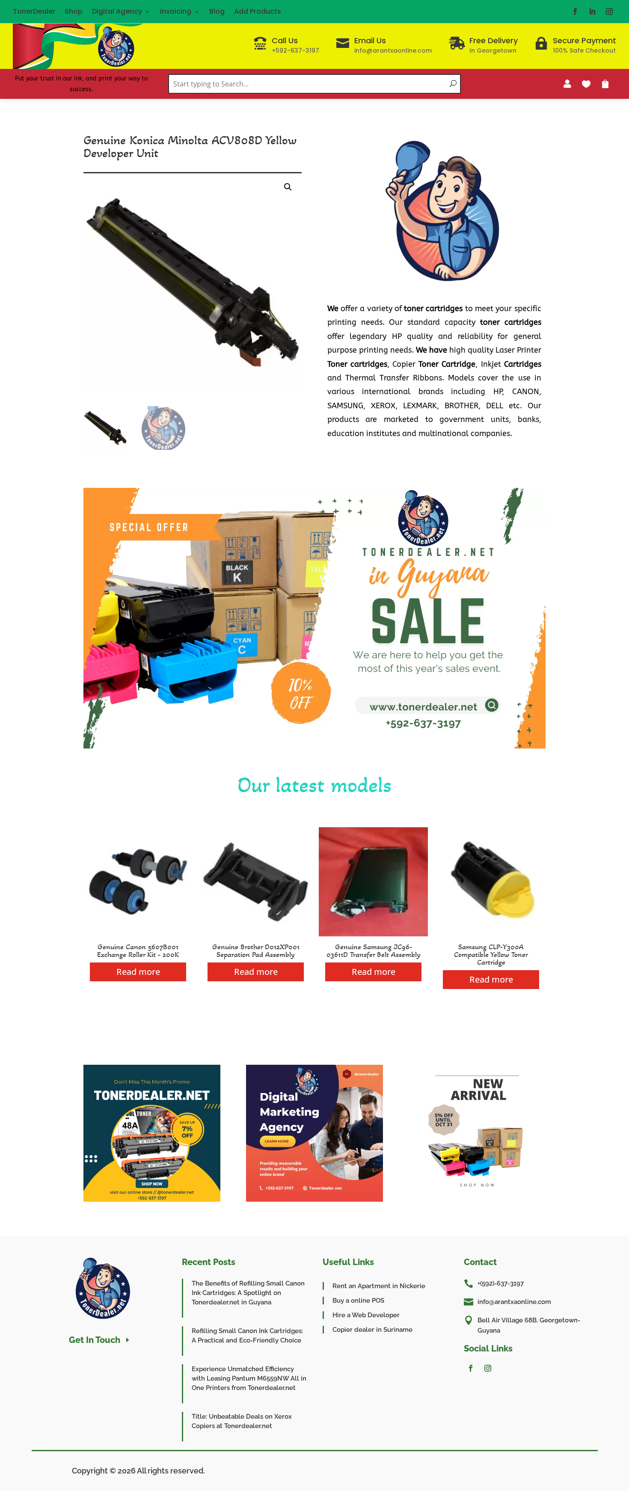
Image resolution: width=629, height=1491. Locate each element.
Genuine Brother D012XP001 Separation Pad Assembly (256, 950)
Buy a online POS (358, 1300)
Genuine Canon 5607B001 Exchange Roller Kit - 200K (138, 950)
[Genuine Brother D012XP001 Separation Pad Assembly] (255, 934)
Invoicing (175, 11)
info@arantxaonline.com (514, 1302)
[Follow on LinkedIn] (592, 11)
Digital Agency (117, 11)
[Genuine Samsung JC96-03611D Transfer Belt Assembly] (373, 934)
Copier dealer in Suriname (372, 1330)
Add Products (257, 11)
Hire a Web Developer (366, 1315)
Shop (74, 11)
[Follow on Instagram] (609, 11)
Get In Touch (94, 1340)
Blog (217, 11)
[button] (288, 187)
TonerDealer (34, 11)
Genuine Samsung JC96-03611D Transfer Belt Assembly (373, 950)
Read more (138, 971)
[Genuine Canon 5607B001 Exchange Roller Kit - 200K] (138, 934)
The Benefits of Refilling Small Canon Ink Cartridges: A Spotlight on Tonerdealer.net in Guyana (248, 1293)
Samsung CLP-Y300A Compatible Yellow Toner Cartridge (491, 954)
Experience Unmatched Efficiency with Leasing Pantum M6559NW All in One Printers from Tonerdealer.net (249, 1378)
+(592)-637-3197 (501, 1283)
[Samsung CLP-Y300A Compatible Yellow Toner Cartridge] (491, 934)
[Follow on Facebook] (575, 11)
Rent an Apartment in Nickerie (378, 1286)
